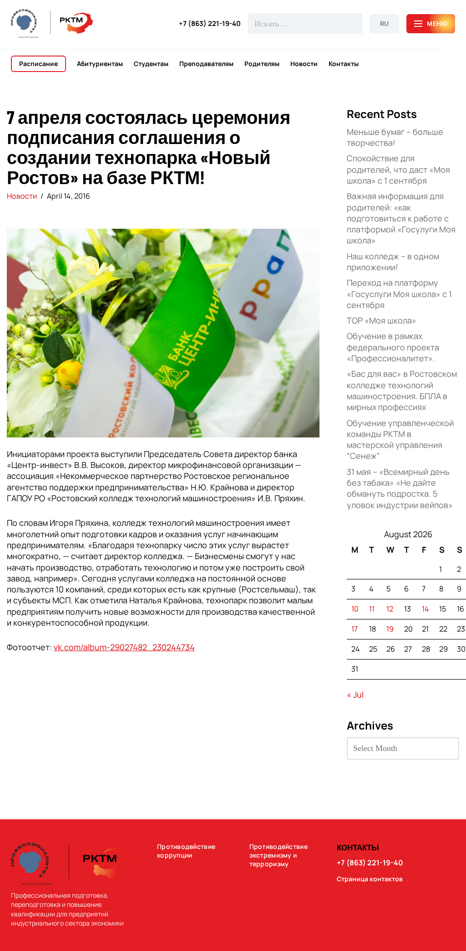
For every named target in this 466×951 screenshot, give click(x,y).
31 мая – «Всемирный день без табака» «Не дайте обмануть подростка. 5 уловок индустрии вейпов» (400, 488)
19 (390, 629)
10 (355, 609)
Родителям (261, 64)
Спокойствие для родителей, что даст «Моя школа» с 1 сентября (398, 169)
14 (425, 609)
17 (354, 629)
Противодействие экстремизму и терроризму (278, 855)
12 (389, 609)
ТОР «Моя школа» (381, 320)
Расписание (38, 63)
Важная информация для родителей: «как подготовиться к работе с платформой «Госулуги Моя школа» (401, 218)
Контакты (344, 64)
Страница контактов (370, 879)
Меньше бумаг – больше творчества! (395, 137)
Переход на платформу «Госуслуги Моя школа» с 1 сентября (399, 293)
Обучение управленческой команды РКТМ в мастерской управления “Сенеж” (400, 439)
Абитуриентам (100, 64)
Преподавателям (206, 64)
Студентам (151, 64)
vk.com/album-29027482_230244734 (124, 647)
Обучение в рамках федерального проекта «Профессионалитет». (393, 347)
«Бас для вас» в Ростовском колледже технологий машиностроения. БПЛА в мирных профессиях (402, 390)
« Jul (355, 694)
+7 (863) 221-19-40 (210, 23)
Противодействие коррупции (186, 851)
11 (372, 609)
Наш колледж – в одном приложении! (393, 261)
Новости (304, 64)
